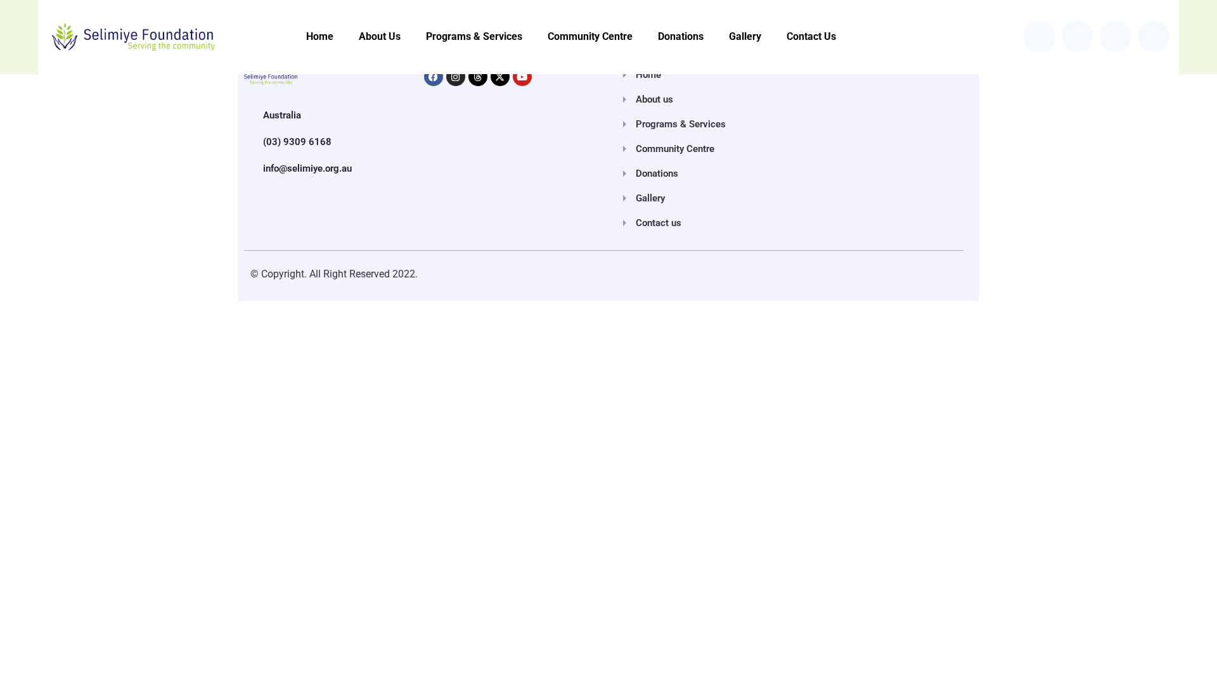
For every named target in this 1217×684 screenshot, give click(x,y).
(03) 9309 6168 (297, 142)
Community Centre (590, 36)
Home (319, 36)
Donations (681, 36)
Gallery (745, 36)
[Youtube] (522, 76)
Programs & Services (474, 36)
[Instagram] (455, 76)
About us (380, 36)
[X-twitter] (500, 76)
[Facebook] (433, 76)
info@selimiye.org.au (307, 168)
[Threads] (477, 76)
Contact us (811, 36)
